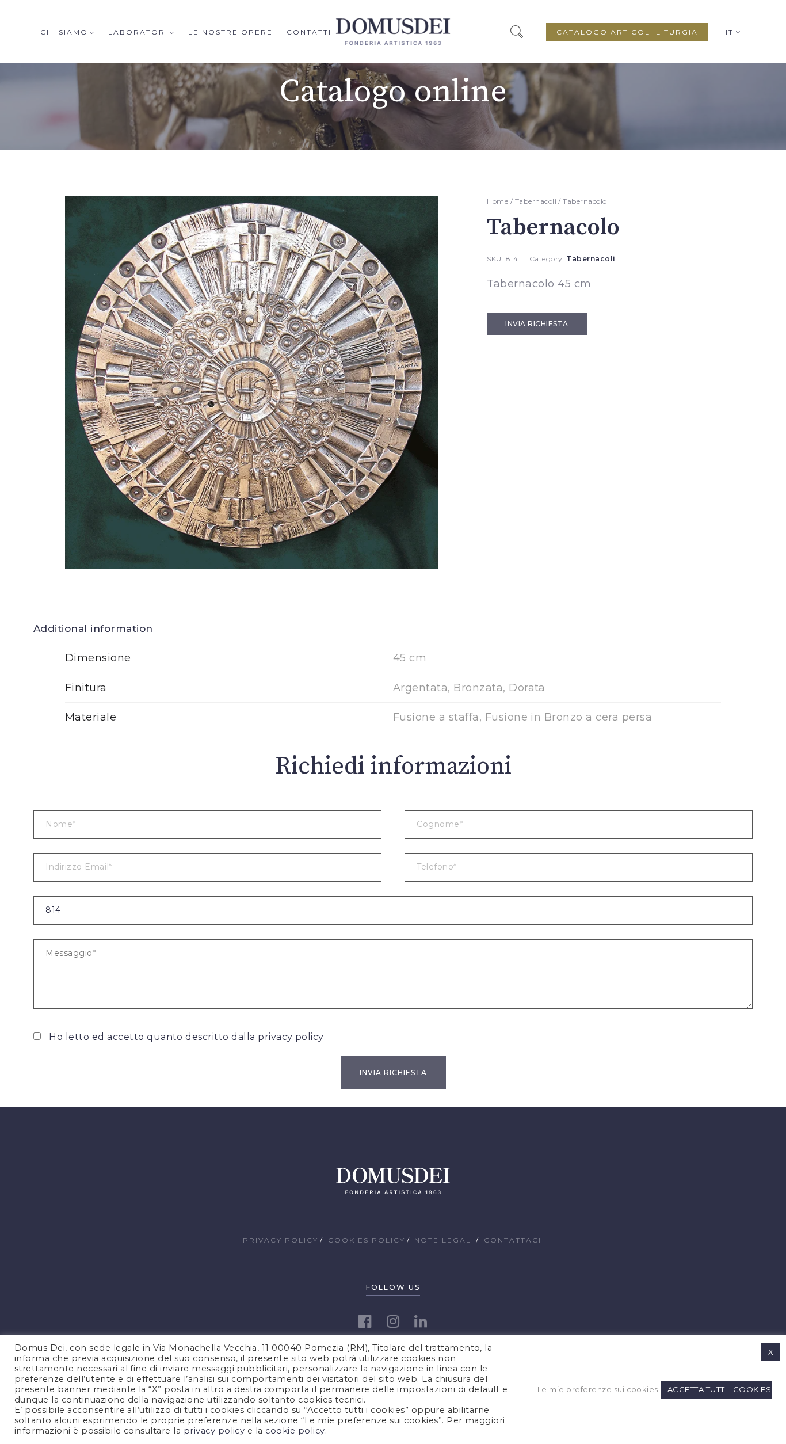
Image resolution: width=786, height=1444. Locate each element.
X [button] (770, 1352)
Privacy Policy (280, 1240)
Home (497, 201)
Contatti (309, 32)
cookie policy (295, 1431)
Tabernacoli (535, 201)
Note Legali (444, 1240)
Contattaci (512, 1240)
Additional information (93, 628)
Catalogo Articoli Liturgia (627, 32)
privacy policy (291, 1036)
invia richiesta (536, 323)
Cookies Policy (366, 1240)
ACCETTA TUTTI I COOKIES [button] (719, 1389)
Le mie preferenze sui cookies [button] (597, 1389)
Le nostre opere (230, 32)
